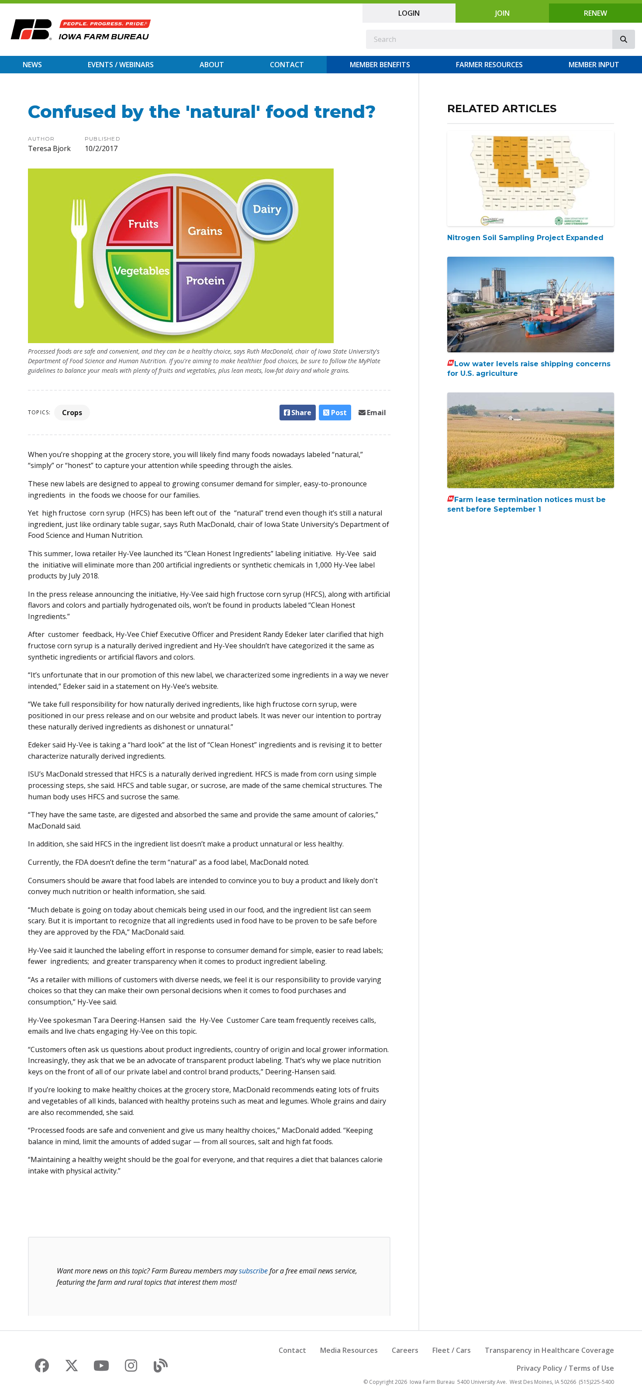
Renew (595, 13)
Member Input (594, 64)
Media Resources (349, 1350)
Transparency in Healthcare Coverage (549, 1350)
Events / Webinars (121, 64)
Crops (72, 412)
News (32, 64)
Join (502, 13)
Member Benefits (380, 64)
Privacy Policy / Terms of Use (565, 1368)
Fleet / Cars (451, 1350)
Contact (287, 64)
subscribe (253, 1271)
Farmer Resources (489, 64)
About (212, 64)
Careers (405, 1350)
